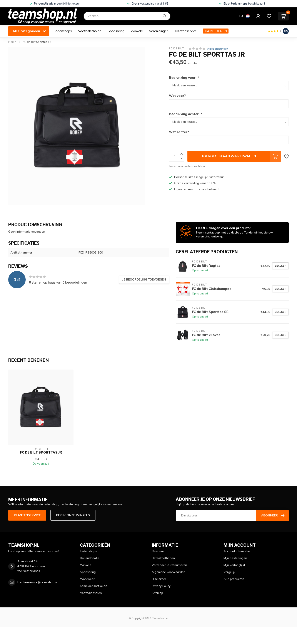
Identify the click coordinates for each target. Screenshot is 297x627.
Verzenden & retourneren (169, 565)
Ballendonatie (89, 558)
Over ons (158, 551)
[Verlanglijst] (269, 16)
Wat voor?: (178, 95)
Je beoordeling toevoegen (144, 280)
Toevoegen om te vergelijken (187, 166)
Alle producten (234, 579)
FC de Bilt (176, 48)
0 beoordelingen (217, 48)
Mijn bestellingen (235, 558)
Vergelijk (229, 572)
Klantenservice (186, 31)
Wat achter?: (179, 132)
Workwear (87, 579)
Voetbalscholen (89, 31)
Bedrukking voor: (184, 77)
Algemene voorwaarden (168, 572)
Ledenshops (62, 31)
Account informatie (237, 551)
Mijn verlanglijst (234, 565)
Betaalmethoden (163, 558)
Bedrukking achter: (185, 113)
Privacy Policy (161, 586)
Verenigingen (159, 31)
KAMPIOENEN (216, 31)
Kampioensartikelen (93, 586)
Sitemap (157, 593)
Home (12, 42)
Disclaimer (159, 579)
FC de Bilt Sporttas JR (37, 42)
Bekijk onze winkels (73, 515)
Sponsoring (116, 31)
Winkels (137, 31)
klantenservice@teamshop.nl (37, 582)
